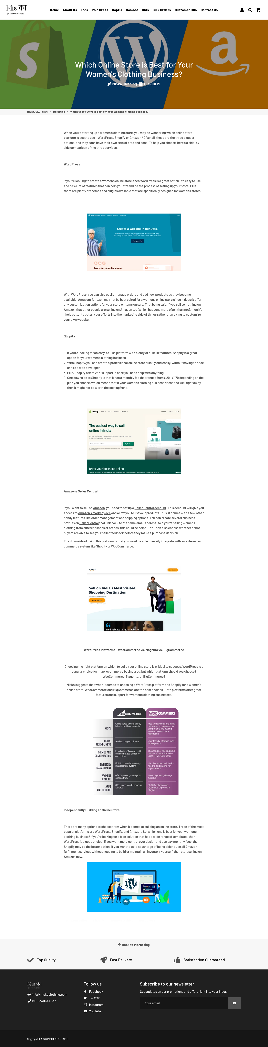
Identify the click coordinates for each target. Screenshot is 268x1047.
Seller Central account (150, 508)
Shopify (101, 546)
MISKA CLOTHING (37, 111)
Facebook (95, 991)
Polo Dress (100, 10)
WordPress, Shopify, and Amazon (118, 831)
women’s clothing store (116, 133)
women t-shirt (122, 920)
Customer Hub (186, 10)
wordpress (147, 920)
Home (54, 10)
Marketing (59, 111)
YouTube (94, 1011)
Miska (71, 685)
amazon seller (77, 920)
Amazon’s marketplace (94, 513)
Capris (117, 10)
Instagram (96, 1004)
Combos (132, 10)
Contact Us (209, 10)
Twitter (93, 998)
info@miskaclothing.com (49, 994)
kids (145, 10)
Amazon (99, 508)
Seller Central (89, 523)
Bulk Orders (162, 10)
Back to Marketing (135, 945)
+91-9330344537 (43, 1001)
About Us (70, 10)
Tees (84, 10)
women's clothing (100, 358)
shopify (99, 920)
